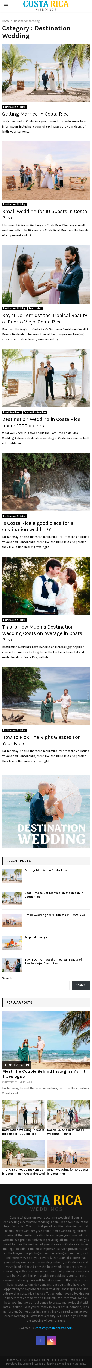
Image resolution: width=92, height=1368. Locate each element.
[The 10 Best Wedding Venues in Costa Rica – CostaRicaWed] (23, 1154)
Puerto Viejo (35, 308)
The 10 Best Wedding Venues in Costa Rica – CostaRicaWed (23, 1171)
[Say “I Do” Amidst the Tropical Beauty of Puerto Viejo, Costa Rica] (12, 965)
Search (7, 978)
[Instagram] (51, 1340)
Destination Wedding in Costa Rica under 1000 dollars (23, 1132)
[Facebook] (40, 1340)
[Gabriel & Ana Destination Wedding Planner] (68, 1114)
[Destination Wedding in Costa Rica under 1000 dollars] (23, 1114)
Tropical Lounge (36, 937)
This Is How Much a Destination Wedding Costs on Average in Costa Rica (42, 633)
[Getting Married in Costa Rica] (12, 876)
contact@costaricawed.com (54, 1328)
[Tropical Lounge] (12, 942)
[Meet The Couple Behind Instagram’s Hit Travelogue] (46, 1040)
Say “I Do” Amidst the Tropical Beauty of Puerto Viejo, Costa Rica (53, 961)
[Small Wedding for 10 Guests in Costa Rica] (12, 920)
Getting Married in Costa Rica (35, 114)
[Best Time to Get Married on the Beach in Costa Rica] (12, 898)
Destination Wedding (14, 107)
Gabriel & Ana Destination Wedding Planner (65, 1132)
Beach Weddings (12, 412)
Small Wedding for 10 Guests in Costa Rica (55, 915)
